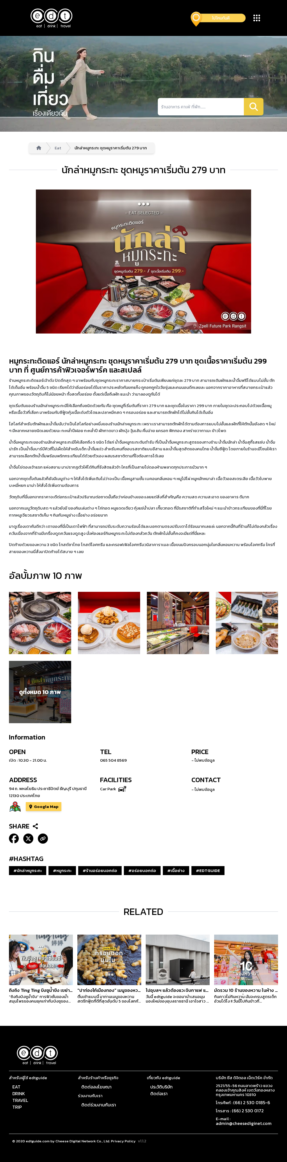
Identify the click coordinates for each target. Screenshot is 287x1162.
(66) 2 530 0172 (248, 1110)
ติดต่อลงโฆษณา (96, 1086)
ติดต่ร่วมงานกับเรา (98, 1104)
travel (20, 1100)
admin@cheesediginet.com (244, 1123)
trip (17, 1107)
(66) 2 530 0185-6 (251, 1102)
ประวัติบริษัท (161, 1086)
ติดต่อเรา (159, 1093)
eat (16, 1086)
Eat (58, 148)
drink (18, 1093)
